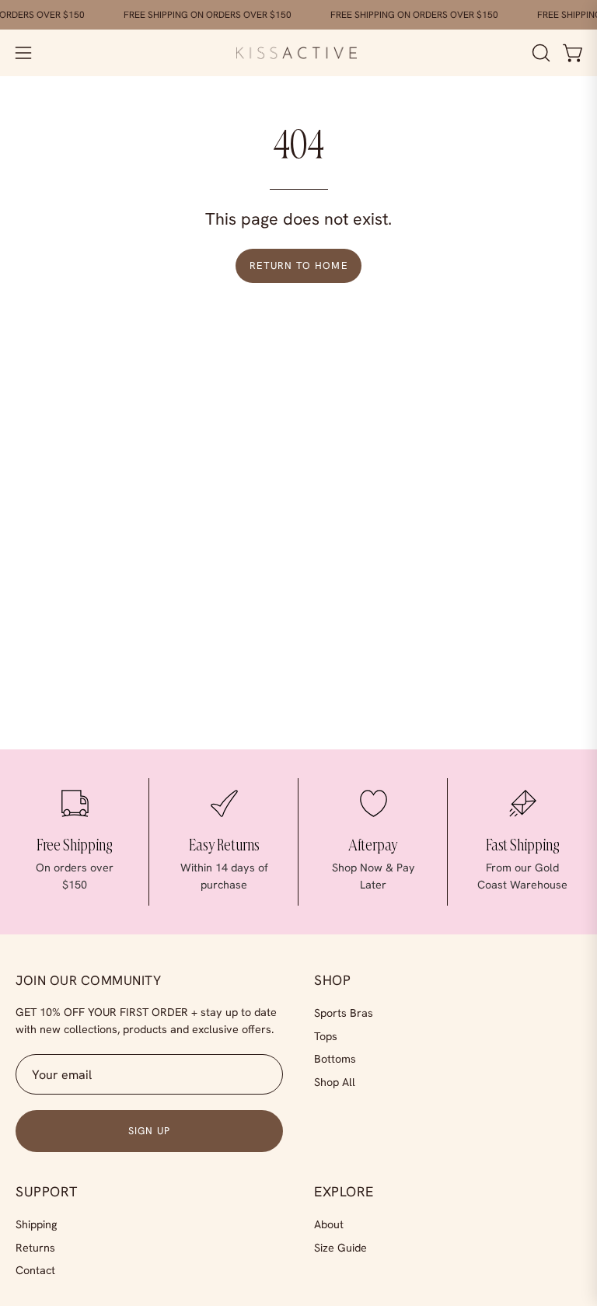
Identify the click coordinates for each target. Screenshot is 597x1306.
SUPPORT (47, 1191)
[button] (539, 53)
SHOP (332, 980)
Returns (35, 1247)
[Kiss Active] (298, 53)
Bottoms (335, 1059)
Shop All (334, 1082)
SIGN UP (149, 1130)
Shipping (36, 1224)
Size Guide (340, 1247)
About (329, 1224)
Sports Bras (343, 1013)
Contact (35, 1270)
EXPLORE (344, 1191)
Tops (325, 1035)
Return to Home (298, 265)
